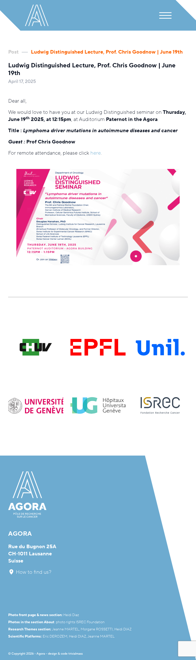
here (95, 153)
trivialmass (75, 654)
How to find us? (33, 572)
